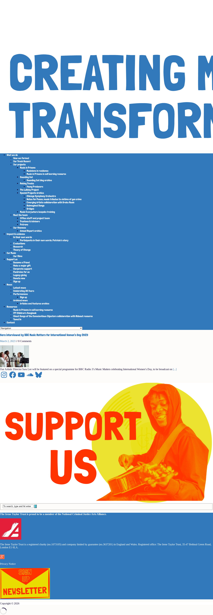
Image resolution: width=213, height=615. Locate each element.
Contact (11, 322)
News (9, 284)
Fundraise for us (21, 271)
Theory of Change (22, 249)
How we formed (21, 158)
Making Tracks (27, 183)
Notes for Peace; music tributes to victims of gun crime (54, 199)
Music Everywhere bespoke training (37, 211)
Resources (12, 306)
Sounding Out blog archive (39, 180)
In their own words (22, 237)
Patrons (24, 224)
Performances (20, 294)
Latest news (19, 287)
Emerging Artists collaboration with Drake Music (50, 202)
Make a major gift (22, 265)
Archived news (20, 300)
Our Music (11, 253)
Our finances (19, 227)
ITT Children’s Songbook (24, 313)
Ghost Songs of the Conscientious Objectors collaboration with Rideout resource (53, 316)
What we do (12, 155)
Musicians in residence (37, 170)
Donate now (19, 278)
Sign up (16, 281)
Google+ (4, 553)
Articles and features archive (34, 303)
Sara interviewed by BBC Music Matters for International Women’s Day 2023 (44, 335)
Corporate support (22, 268)
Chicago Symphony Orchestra (41, 196)
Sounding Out (26, 177)
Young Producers (35, 186)
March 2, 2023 (7, 341)
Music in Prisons (27, 167)
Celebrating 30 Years (23, 290)
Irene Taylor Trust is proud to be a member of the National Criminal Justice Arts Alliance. (55, 514)
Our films (17, 256)
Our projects (19, 164)
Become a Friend (21, 262)
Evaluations (19, 243)
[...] (175, 369)
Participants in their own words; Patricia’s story (44, 240)
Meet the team (20, 215)
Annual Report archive (31, 230)
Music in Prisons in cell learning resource (46, 174)
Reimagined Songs (35, 205)
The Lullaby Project (29, 189)
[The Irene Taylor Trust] (106, 75)
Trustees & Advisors (30, 221)
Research (18, 246)
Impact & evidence (16, 234)
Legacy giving (20, 275)
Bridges (30, 208)
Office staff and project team (35, 218)
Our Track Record (21, 161)
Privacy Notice (8, 563)
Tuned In (17, 319)
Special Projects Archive (32, 192)
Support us (12, 259)
